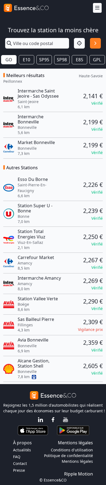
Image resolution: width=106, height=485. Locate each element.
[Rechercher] (95, 43)
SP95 (44, 60)
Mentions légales (77, 461)
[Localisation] (79, 43)
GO (8, 60)
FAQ (16, 456)
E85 (79, 60)
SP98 (62, 60)
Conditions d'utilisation (72, 449)
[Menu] (97, 8)
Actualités (22, 449)
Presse (19, 470)
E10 (26, 60)
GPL (97, 60)
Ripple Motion (78, 474)
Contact (20, 463)
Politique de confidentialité (68, 455)
